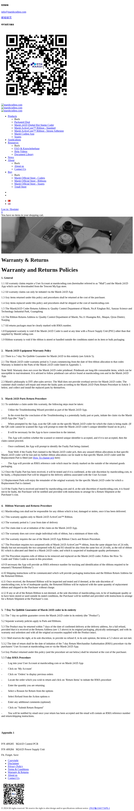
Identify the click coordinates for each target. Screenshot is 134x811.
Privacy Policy (15, 766)
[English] (9, 203)
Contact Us (13, 778)
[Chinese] (9, 200)
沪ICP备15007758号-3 (99, 808)
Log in (10, 209)
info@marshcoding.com (13, 11)
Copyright (13, 760)
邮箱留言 (6, 17)
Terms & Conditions (18, 769)
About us (12, 775)
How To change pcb (43, 457)
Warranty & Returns (18, 772)
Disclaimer (13, 763)
